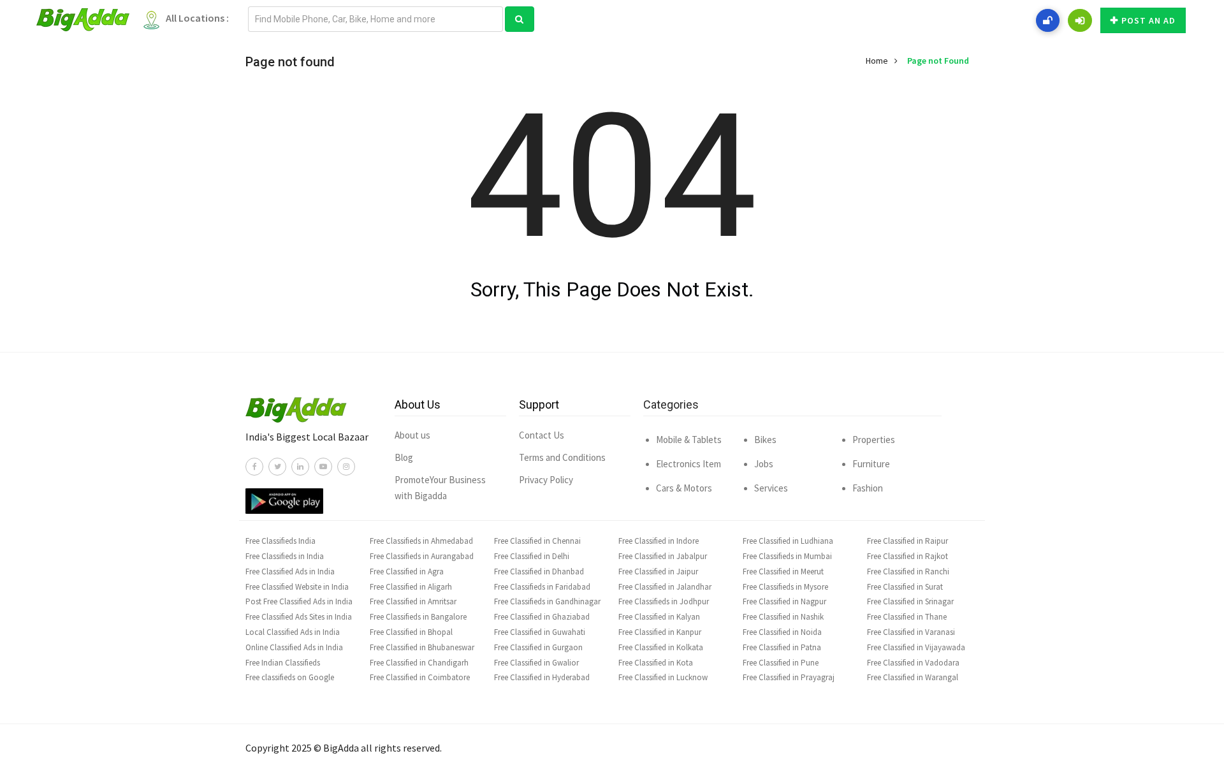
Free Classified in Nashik (783, 616)
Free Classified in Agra (407, 571)
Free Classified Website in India (297, 586)
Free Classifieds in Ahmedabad (421, 540)
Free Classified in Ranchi (908, 571)
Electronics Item (688, 464)
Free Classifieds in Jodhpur (663, 601)
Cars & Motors (684, 488)
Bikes (765, 439)
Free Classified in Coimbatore (420, 677)
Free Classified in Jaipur (658, 571)
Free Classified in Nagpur (784, 601)
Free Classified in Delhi (531, 556)
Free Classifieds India (280, 540)
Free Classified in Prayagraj (788, 677)
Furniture (871, 464)
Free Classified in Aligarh (411, 586)
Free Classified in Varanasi (911, 632)
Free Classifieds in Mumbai (787, 556)
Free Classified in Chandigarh (419, 662)
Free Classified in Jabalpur (662, 556)
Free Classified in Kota (655, 662)
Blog (404, 457)
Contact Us (541, 435)
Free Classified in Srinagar (910, 601)
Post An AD (1148, 20)
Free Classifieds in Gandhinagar (547, 601)
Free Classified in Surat (905, 586)
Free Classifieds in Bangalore (418, 616)
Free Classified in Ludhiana (788, 540)
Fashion (867, 488)
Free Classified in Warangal (912, 677)
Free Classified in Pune (781, 662)
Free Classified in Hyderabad (542, 677)
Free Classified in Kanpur (659, 632)
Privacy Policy (546, 480)
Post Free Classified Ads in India (299, 601)
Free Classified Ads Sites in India (298, 616)
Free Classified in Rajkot (907, 556)
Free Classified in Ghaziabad (542, 616)
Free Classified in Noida (782, 632)
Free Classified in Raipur (907, 540)
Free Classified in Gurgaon (538, 647)
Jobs (763, 464)
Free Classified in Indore (658, 540)
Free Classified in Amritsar (413, 601)
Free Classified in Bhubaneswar (422, 647)
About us (412, 435)
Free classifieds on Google (289, 677)
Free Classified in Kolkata (660, 647)
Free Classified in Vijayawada (916, 647)
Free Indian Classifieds (282, 662)
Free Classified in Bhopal (411, 632)
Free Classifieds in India (284, 556)
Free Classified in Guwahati (539, 632)
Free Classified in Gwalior (536, 662)
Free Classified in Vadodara (913, 662)
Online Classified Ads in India (294, 647)
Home (877, 60)
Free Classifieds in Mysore (785, 586)
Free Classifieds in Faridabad (542, 586)
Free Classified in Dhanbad (539, 571)
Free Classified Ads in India (290, 571)
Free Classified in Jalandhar (664, 586)
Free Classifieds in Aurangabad (422, 556)
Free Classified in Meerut (783, 571)
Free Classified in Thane (907, 616)
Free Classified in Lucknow (663, 677)
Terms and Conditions (562, 457)
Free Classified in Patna (782, 647)
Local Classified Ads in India (292, 632)
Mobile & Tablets (689, 439)
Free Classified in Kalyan (659, 616)
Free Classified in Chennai (537, 540)
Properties (873, 439)
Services (771, 488)
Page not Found (938, 60)
